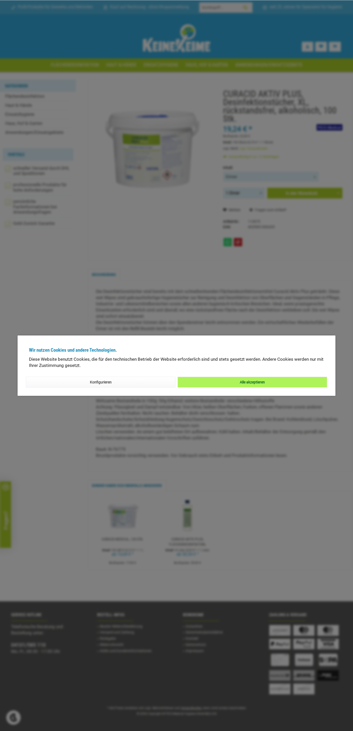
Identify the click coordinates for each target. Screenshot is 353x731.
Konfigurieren (101, 382)
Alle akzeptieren (252, 382)
